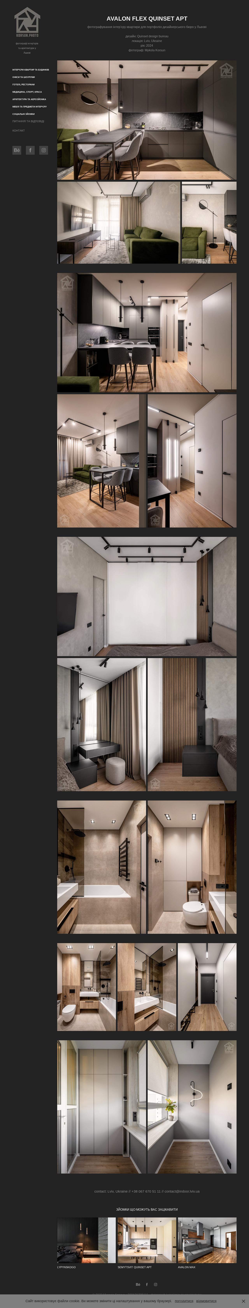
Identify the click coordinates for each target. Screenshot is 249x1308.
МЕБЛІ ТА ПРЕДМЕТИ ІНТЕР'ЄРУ (29, 107)
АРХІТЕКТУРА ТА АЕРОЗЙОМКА (29, 99)
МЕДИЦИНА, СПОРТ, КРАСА (27, 92)
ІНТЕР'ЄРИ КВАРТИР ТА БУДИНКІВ (30, 70)
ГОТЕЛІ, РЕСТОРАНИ (23, 84)
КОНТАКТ (18, 130)
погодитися (184, 1301)
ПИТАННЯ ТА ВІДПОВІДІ (28, 121)
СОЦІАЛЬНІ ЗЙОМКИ (23, 114)
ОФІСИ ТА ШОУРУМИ (23, 77)
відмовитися (206, 1301)
